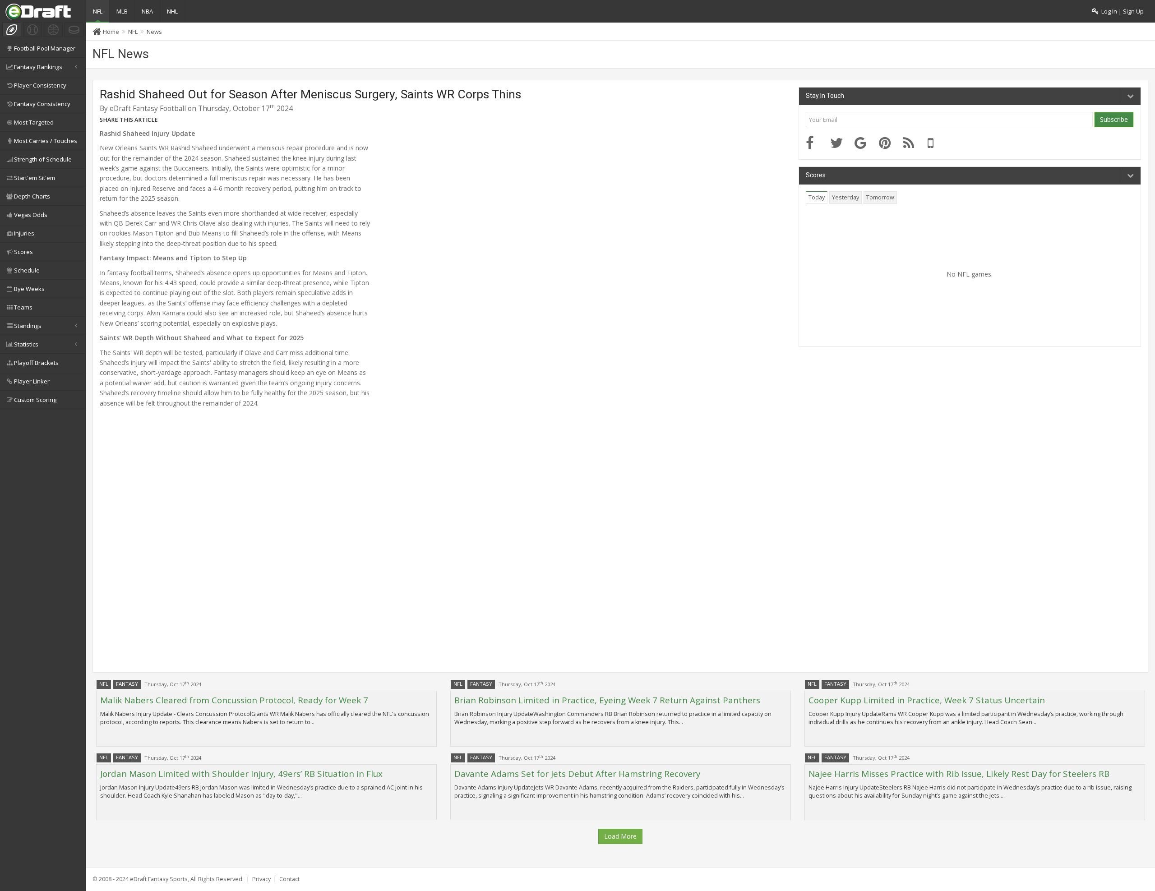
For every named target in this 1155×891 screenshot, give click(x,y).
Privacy (261, 879)
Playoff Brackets (36, 363)
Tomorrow (880, 197)
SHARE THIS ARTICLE (129, 120)
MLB (122, 11)
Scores (23, 252)
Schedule (27, 270)
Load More (620, 836)
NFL (97, 11)
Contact (289, 879)
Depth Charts (32, 196)
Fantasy (127, 683)
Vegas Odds (30, 215)
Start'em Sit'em (34, 178)
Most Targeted (34, 122)
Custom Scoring (35, 400)
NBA (147, 11)
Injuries (24, 233)
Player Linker (32, 381)
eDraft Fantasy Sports (159, 879)
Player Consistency (40, 85)
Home (111, 32)
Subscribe (1114, 119)
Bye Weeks (29, 289)
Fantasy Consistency (42, 104)
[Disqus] (446, 541)
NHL (172, 11)
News (154, 32)
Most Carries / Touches (45, 141)
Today (816, 197)
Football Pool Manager (44, 48)
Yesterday (845, 197)
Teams (23, 307)
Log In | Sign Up (1121, 11)
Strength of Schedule (43, 159)
